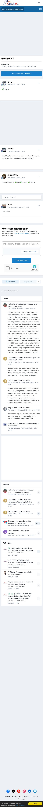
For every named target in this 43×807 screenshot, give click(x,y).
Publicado (16, 84)
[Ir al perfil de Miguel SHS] (4, 176)
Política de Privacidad (20, 796)
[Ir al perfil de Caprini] (5, 305)
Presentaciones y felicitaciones (25, 66)
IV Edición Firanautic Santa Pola (20, 572)
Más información (20, 805)
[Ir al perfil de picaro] (4, 83)
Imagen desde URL (30, 252)
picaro (6, 64)
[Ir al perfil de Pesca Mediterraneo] (5, 549)
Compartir (11, 282)
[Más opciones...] (39, 83)
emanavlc (11, 535)
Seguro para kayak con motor (19, 380)
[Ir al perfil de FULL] (4, 206)
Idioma (6, 796)
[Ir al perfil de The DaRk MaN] (5, 573)
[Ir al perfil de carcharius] (5, 522)
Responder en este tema (21, 74)
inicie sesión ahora (22, 233)
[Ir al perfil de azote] (4, 150)
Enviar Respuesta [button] (22, 260)
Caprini (13, 308)
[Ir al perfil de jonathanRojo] (5, 359)
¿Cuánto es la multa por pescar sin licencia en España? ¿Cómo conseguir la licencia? (19, 596)
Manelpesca (15, 428)
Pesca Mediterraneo (18, 553)
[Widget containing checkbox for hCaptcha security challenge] (21, 268)
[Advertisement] (21, 34)
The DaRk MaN (16, 574)
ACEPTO (35, 804)
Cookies (21, 799)
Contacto (34, 796)
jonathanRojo (15, 362)
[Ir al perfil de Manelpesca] (5, 424)
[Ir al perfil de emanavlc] (5, 532)
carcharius (12, 526)
